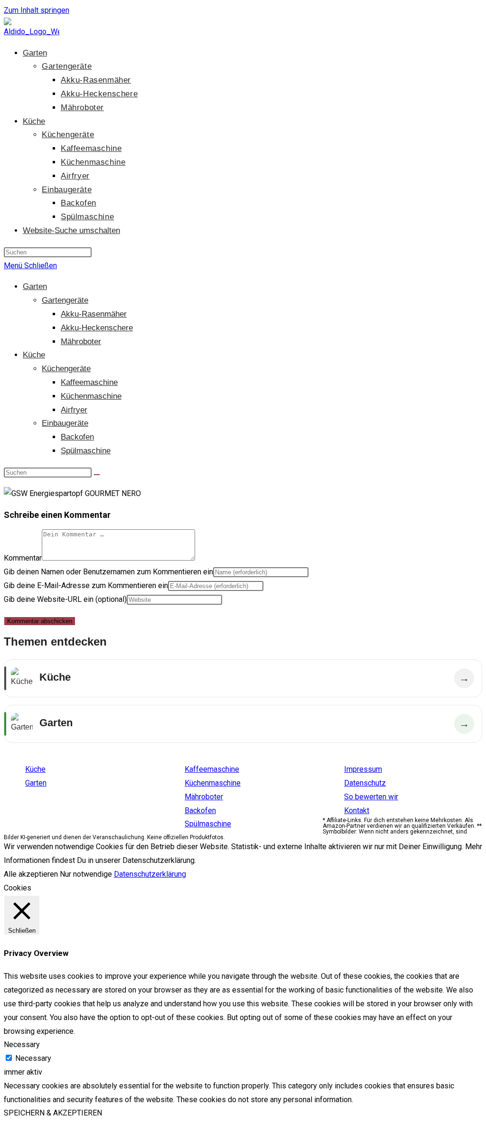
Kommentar (23, 557)
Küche (34, 354)
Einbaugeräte (65, 423)
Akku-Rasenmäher (94, 313)
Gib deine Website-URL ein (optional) (65, 599)
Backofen (77, 436)
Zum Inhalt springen (36, 10)
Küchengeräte (66, 368)
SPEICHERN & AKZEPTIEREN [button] (53, 1112)
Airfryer (74, 409)
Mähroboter (81, 341)
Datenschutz (365, 782)
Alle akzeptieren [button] (31, 874)
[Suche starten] (96, 475)
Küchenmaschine (91, 396)
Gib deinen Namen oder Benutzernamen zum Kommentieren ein (108, 571)
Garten (35, 286)
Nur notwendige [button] (86, 874)
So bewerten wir (371, 796)
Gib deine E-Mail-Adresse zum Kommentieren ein (86, 585)
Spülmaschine (86, 450)
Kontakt (356, 810)
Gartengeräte (65, 300)
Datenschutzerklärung (150, 874)
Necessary (33, 1058)
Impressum (363, 769)
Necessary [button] (22, 1044)
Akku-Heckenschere (97, 327)
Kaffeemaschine (89, 382)
